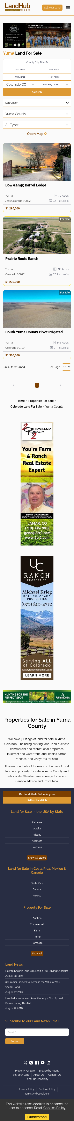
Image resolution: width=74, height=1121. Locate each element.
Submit (14, 1041)
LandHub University (37, 1079)
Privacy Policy (26, 1089)
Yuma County (54, 406)
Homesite (37, 943)
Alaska (37, 828)
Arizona (37, 834)
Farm (37, 930)
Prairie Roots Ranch (21, 258)
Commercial (37, 924)
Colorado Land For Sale (26, 406)
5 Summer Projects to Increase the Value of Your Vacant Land (32, 985)
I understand (37, 1117)
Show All (37, 953)
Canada (37, 889)
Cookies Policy (54, 1108)
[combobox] (5, 85)
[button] (14, 385)
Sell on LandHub (37, 800)
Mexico (37, 895)
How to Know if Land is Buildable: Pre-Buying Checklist (36, 971)
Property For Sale (25, 1070)
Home (21, 401)
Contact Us (54, 1074)
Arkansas (37, 841)
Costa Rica (37, 883)
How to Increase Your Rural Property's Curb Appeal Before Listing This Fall (34, 1001)
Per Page (54, 367)
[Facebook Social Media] (37, 1063)
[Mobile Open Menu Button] (68, 8)
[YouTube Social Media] (43, 1063)
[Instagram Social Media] (31, 1063)
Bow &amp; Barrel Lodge (25, 185)
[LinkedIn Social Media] (48, 1063)
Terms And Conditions (37, 1093)
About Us (39, 1074)
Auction (37, 918)
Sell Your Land (52, 7)
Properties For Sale (41, 401)
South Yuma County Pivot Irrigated (34, 332)
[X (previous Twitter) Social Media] (25, 1063)
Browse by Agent (49, 1070)
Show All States (37, 857)
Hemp (37, 936)
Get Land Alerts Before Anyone (37, 794)
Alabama (37, 822)
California (37, 847)
